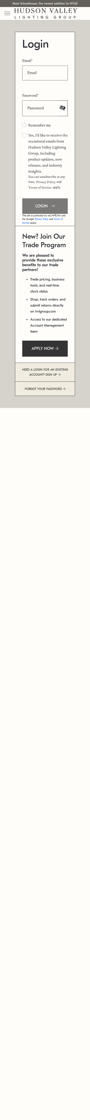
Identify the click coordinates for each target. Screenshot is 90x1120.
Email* (27, 61)
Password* (30, 95)
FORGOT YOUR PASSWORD (44, 389)
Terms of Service (40, 187)
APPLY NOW (43, 348)
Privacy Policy (46, 182)
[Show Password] (63, 108)
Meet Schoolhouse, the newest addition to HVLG (45, 3)
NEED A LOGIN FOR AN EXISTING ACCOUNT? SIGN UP (45, 372)
